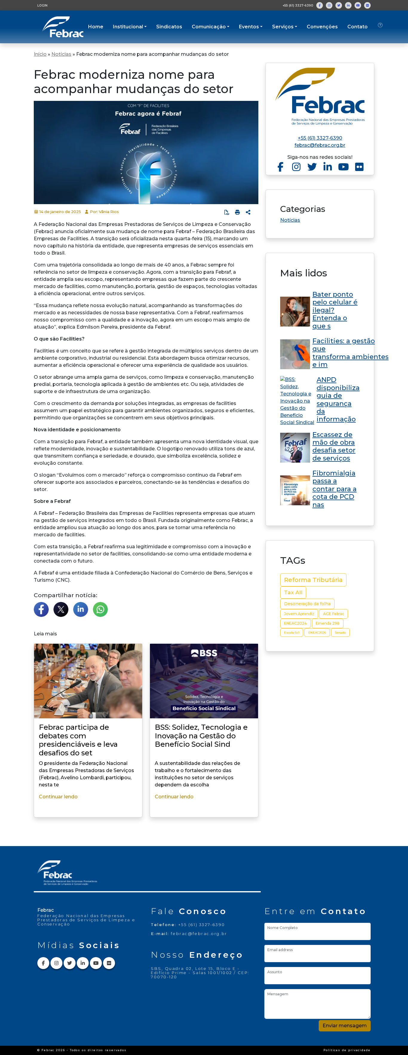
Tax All (293, 592)
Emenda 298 (328, 623)
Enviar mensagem (345, 1025)
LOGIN (42, 5)
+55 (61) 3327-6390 (298, 5)
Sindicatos (169, 27)
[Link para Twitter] (338, 5)
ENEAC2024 (295, 623)
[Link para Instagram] (329, 5)
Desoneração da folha (307, 603)
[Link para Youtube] (358, 5)
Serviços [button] (283, 27)
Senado (340, 632)
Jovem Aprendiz (299, 614)
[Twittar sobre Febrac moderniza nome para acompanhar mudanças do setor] (60, 609)
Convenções (322, 27)
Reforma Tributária (313, 579)
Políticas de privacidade (347, 1050)
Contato (357, 27)
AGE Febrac (333, 614)
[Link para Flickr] (367, 5)
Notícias (61, 54)
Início (40, 54)
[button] (248, 212)
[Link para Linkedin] (348, 5)
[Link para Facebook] (319, 5)
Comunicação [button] (209, 27)
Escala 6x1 (291, 632)
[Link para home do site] (320, 96)
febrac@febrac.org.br (320, 145)
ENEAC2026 (317, 632)
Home (95, 27)
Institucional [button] (128, 27)
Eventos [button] (249, 27)
